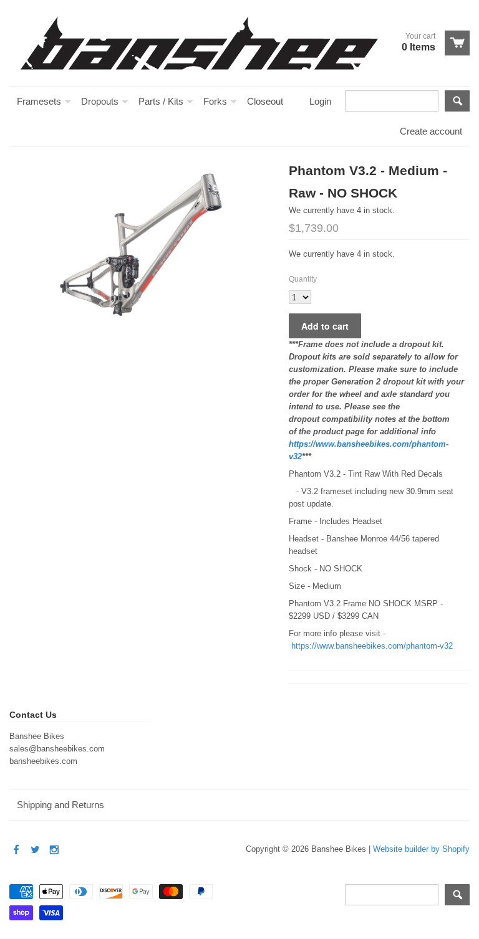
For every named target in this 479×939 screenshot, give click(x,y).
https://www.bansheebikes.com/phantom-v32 (372, 646)
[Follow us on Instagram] (55, 850)
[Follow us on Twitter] (36, 850)
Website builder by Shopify (421, 849)
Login (320, 101)
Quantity (303, 279)
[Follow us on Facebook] (17, 850)
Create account (431, 131)
